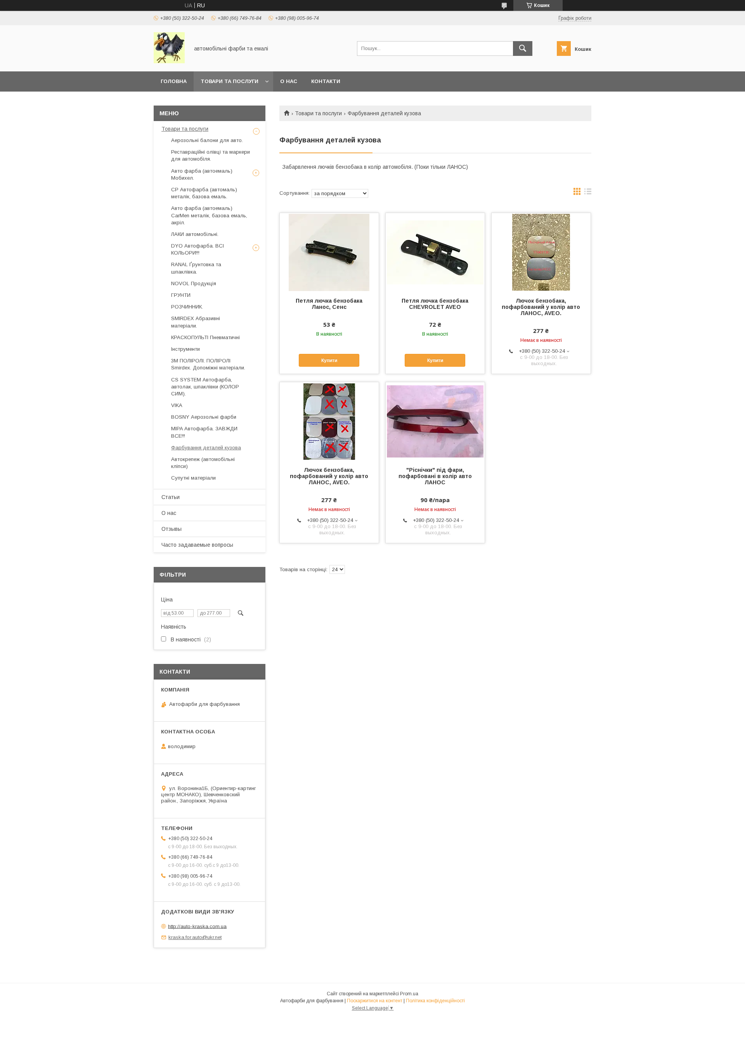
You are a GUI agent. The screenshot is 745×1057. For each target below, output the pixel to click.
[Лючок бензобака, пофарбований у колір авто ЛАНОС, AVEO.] (541, 252)
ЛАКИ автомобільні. (194, 234)
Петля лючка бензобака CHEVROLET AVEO (435, 304)
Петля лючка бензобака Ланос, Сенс (329, 304)
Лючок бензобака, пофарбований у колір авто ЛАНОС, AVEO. (541, 307)
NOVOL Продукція (193, 283)
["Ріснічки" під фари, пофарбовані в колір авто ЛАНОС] (435, 421)
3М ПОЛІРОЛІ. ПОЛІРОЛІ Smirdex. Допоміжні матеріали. (208, 364)
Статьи (170, 497)
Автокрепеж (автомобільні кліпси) (203, 462)
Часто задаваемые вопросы (197, 545)
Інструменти (185, 349)
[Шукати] (522, 48)
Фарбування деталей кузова (206, 448)
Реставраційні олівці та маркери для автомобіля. (210, 155)
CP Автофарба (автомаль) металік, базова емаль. (204, 193)
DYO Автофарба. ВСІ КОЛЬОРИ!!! (197, 249)
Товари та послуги (318, 113)
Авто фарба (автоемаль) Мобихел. (201, 174)
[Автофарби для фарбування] (169, 61)
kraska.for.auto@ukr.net (195, 937)
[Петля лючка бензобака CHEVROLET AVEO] (435, 252)
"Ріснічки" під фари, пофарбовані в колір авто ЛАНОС (435, 476)
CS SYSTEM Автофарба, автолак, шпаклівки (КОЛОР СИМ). (205, 387)
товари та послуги (229, 81)
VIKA (176, 405)
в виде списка (587, 193)
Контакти (325, 81)
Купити (329, 360)
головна (174, 81)
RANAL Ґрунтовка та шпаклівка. (196, 268)
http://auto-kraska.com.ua (197, 926)
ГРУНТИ (181, 295)
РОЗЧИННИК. (187, 307)
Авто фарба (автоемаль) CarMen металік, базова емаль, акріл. (209, 215)
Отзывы (171, 529)
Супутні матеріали (193, 478)
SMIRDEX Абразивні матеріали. (195, 321)
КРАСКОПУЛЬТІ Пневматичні (205, 337)
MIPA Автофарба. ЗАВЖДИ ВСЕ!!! (204, 432)
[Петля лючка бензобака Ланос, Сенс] (329, 252)
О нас (288, 81)
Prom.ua (409, 993)
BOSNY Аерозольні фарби (203, 417)
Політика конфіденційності (435, 1000)
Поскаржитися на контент (374, 1000)
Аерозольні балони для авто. (207, 140)
